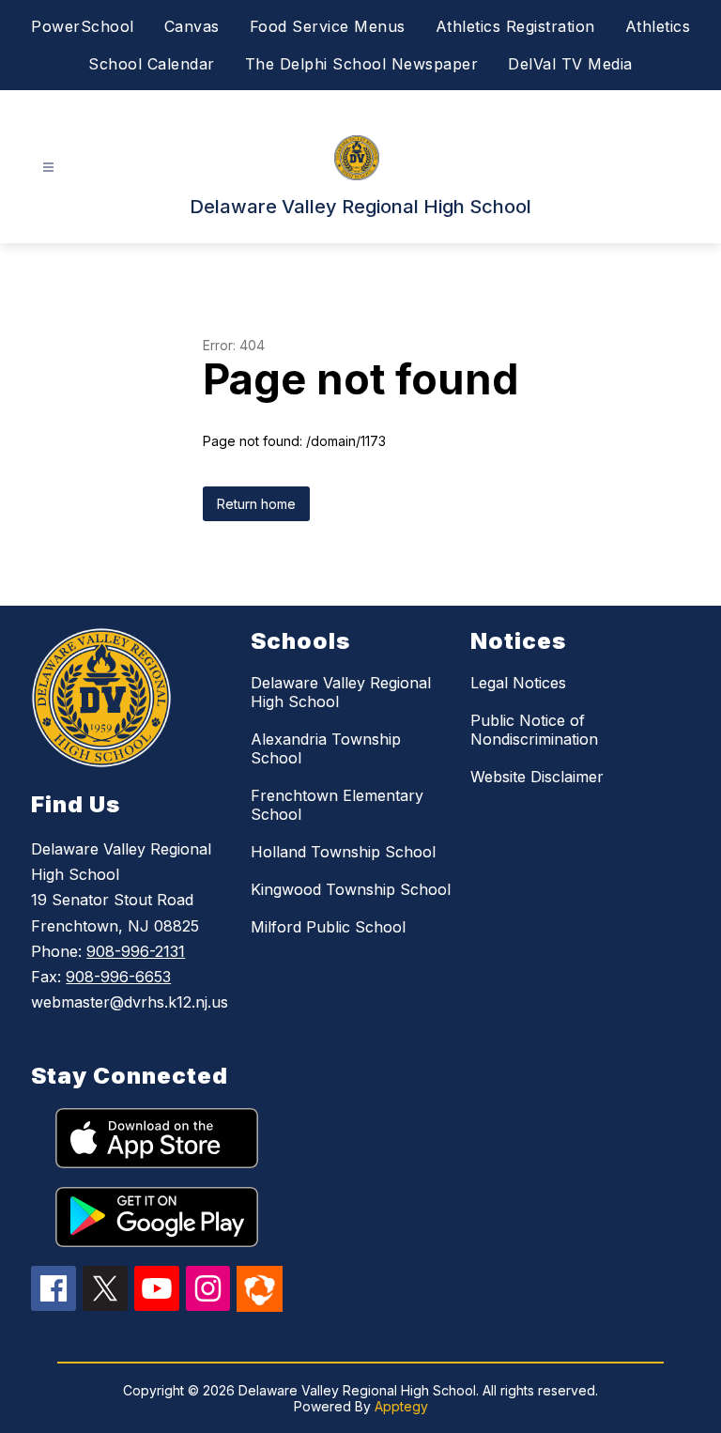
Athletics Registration (515, 26)
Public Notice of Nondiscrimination (534, 729)
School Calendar (151, 63)
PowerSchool (82, 26)
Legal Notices (518, 682)
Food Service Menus (328, 26)
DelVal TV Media (570, 63)
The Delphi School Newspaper (362, 63)
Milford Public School (328, 926)
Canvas (192, 26)
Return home (256, 504)
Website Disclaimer (537, 776)
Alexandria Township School (326, 748)
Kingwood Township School (351, 889)
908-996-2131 (135, 951)
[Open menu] (48, 167)
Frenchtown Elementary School (337, 805)
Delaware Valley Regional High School (341, 692)
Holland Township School (343, 851)
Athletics (658, 26)
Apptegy (401, 1406)
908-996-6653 (118, 976)
